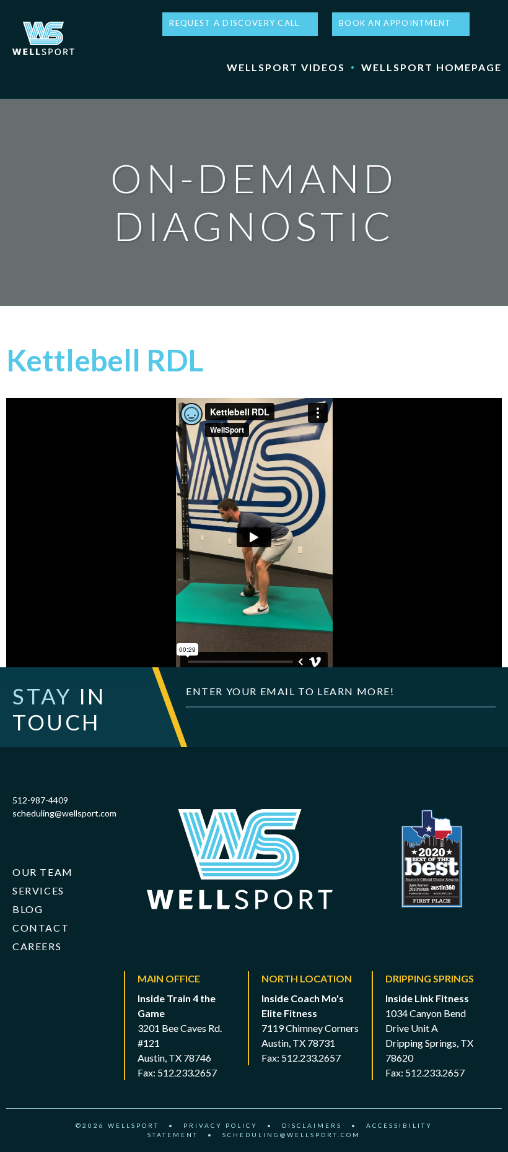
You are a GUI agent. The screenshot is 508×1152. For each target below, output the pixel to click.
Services (38, 890)
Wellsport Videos (286, 67)
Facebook (483, 24)
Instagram (496, 24)
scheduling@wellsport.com (64, 813)
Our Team (42, 872)
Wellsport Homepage (431, 67)
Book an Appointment (395, 23)
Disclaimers (312, 1125)
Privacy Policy (220, 1125)
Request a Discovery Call (234, 23)
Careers (36, 946)
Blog (27, 909)
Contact (40, 927)
